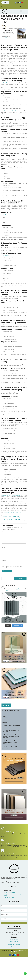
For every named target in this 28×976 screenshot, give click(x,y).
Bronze (4, 214)
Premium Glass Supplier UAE (10, 746)
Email (3, 554)
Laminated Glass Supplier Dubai (11, 710)
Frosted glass (6, 255)
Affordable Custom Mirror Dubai (11, 516)
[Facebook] (15, 2)
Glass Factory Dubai (8, 721)
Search (20, 578)
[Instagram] (18, 2)
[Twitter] (20, 2)
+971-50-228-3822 (14, 939)
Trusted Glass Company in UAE (11, 730)
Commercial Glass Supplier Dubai (12, 725)
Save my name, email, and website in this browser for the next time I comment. (12, 567)
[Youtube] (22, 2)
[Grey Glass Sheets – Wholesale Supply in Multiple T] (14, 607)
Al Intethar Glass (6, 41)
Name (4, 547)
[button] (21, 11)
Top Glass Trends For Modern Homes (10, 82)
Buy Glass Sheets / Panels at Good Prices (12, 519)
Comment (4, 531)
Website (4, 560)
